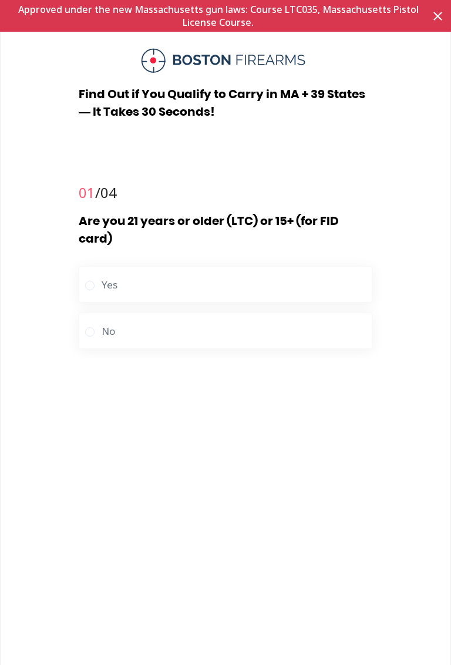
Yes (109, 284)
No (108, 331)
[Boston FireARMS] (225, 60)
